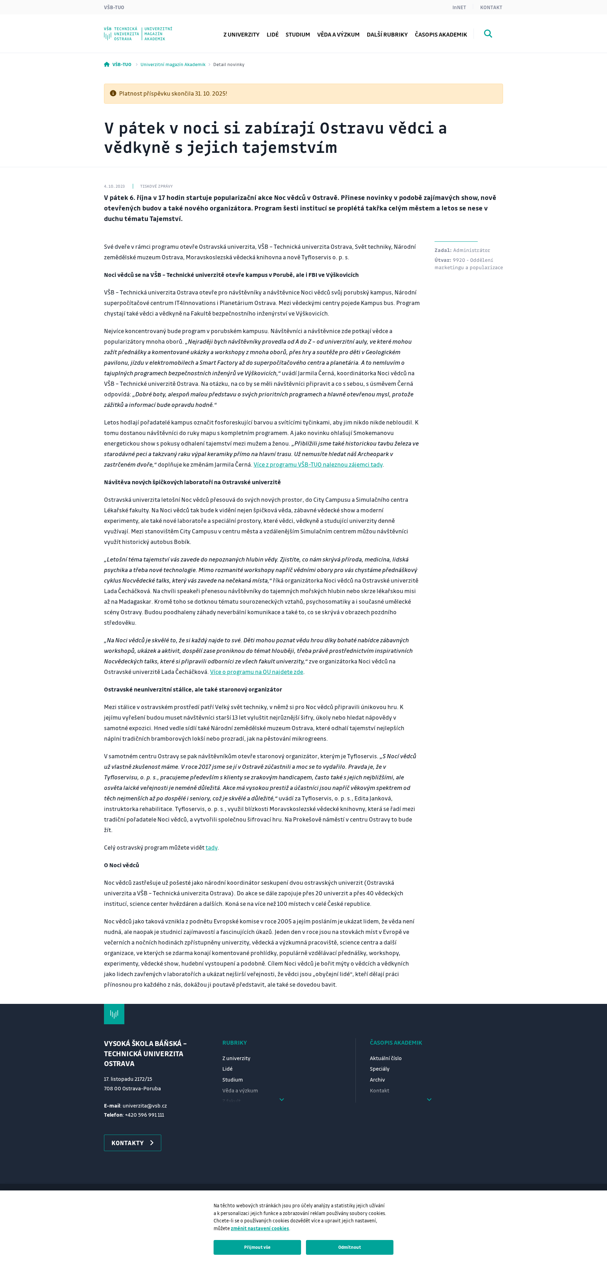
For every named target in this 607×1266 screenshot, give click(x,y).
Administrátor (471, 250)
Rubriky (234, 1042)
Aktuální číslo (386, 1058)
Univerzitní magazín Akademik (173, 64)
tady (211, 847)
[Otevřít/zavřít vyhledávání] (488, 35)
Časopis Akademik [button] (441, 34)
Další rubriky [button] (387, 34)
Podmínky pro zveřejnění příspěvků (166, 15)
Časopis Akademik (396, 1042)
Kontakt (491, 7)
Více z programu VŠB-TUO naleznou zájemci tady (318, 464)
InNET (459, 7)
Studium (298, 34)
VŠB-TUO (114, 7)
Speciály (380, 1068)
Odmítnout (349, 1247)
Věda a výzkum (338, 34)
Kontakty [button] (127, 1143)
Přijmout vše (257, 1247)
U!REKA (127, 29)
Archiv (377, 1079)
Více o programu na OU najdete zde (256, 671)
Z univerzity (241, 34)
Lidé (273, 34)
